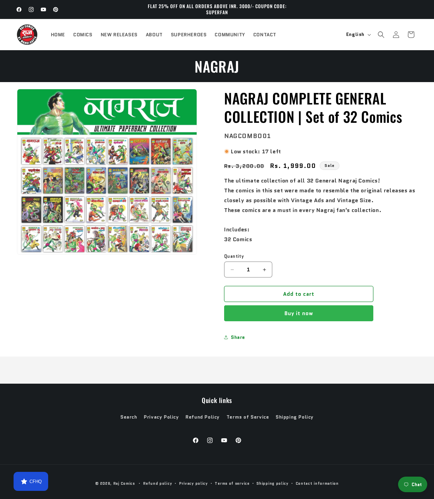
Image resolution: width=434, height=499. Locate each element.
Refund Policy (202, 417)
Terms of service (232, 483)
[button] (381, 34)
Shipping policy (272, 483)
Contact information (317, 483)
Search (128, 417)
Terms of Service (247, 417)
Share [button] (238, 337)
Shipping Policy (295, 417)
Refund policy (157, 483)
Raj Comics (124, 483)
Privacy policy (193, 483)
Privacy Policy (161, 417)
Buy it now (298, 313)
